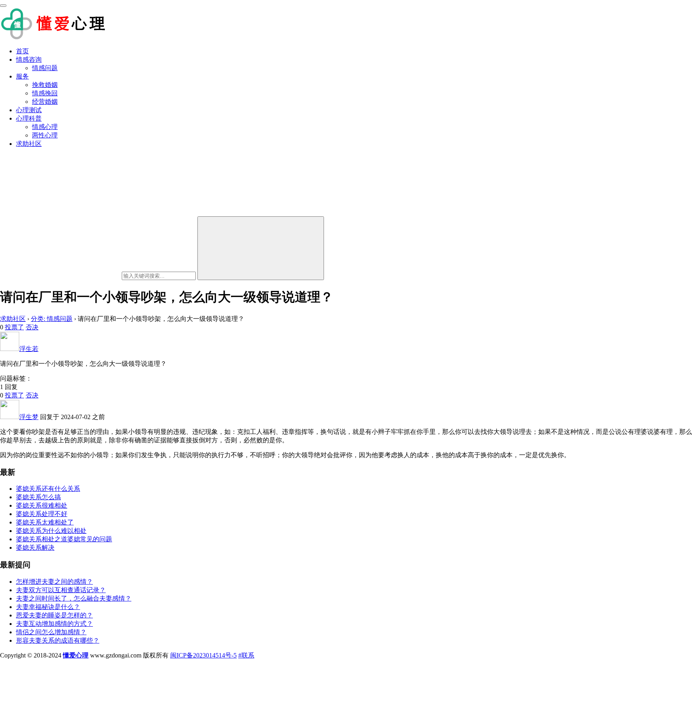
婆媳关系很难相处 (41, 505)
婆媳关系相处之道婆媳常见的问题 (64, 539)
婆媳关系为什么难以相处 (51, 530)
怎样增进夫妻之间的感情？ (54, 581)
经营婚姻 (45, 101)
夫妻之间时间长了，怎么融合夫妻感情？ (73, 598)
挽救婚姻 (45, 84)
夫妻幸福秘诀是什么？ (48, 606)
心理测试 (29, 110)
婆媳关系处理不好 (41, 513)
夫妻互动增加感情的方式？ (54, 623)
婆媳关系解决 (35, 547)
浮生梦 (28, 416)
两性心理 (45, 135)
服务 (22, 76)
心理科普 (29, 118)
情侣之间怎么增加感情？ (51, 632)
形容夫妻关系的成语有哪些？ (57, 640)
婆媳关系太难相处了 (45, 522)
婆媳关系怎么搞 (38, 497)
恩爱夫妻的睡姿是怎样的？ (54, 615)
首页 (22, 51)
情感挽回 (45, 93)
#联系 (246, 655)
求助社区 (29, 143)
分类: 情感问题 (51, 318)
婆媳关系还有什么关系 (48, 488)
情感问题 (45, 68)
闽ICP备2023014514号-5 (203, 655)
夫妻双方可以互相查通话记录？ (61, 590)
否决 (32, 327)
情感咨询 (29, 59)
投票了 (14, 327)
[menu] (3, 5)
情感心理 (45, 126)
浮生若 (28, 348)
